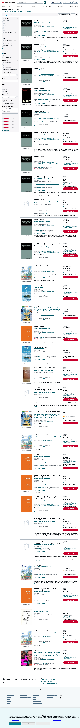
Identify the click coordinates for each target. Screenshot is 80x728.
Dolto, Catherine (38, 652)
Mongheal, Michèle (38, 655)
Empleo (35, 699)
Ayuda (76, 2)
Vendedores (60, 6)
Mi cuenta (8, 699)
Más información (5, 48)
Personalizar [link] (43, 723)
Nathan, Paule (46, 655)
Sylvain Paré (39, 396)
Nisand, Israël (53, 655)
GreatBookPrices (40, 274)
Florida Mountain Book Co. (43, 99)
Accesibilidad (36, 707)
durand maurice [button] (9, 11)
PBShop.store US (40, 295)
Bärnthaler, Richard (55, 307)
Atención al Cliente (50, 697)
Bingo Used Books (41, 121)
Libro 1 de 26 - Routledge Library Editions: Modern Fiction (47, 27)
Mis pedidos (9, 701)
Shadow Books (40, 167)
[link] (76, 15)
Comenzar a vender (74, 6)
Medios (35, 697)
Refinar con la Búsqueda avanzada (23, 11)
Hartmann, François (55, 652)
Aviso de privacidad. (57, 720)
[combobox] (30, 2)
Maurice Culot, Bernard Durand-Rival (42, 566)
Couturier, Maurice (38, 90)
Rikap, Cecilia (49, 310)
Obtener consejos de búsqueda (47, 679)
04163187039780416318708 (47, 26)
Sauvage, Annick (57, 654)
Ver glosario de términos (46, 681)
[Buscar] (45, 2)
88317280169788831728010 (47, 271)
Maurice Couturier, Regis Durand (41, 134)
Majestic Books (40, 600)
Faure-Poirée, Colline (48, 654)
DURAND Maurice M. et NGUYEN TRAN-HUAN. (45, 370)
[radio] (3, 55)
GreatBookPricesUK (41, 639)
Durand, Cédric (56, 310)
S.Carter (39, 256)
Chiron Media (40, 509)
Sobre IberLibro (36, 695)
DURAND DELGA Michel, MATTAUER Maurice (44, 392)
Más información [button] (5, 130)
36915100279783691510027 (47, 315)
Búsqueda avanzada (6, 6)
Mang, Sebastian (38, 309)
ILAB (47, 213)
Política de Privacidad (37, 701)
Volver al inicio (40, 689)
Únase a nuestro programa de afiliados (25, 698)
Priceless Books (40, 78)
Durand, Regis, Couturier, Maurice (42, 22)
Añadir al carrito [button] (70, 32)
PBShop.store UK (40, 356)
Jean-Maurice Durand (39, 287)
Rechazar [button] (29, 723)
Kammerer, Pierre (38, 654)
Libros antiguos (32, 6)
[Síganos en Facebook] (61, 695)
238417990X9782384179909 (47, 291)
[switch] (3, 102)
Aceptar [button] (15, 723)
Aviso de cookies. (15, 720)
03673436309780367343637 (47, 332)
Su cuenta (65, 2)
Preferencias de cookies (49, 718)
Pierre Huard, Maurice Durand (41, 611)
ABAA (44, 213)
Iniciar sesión (59, 2)
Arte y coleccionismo (47, 6)
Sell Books (39, 230)
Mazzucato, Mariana (47, 309)
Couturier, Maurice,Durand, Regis (42, 221)
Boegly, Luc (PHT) (56, 267)
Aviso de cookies (36, 705)
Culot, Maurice (37, 267)
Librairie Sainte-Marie (41, 375)
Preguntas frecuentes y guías (52, 695)
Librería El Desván (41, 618)
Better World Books (41, 31)
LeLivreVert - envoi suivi (42, 663)
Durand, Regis (46, 90)
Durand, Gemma (46, 652)
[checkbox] (3, 20)
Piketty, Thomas (38, 307)
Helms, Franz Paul (41, 310)
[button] (4, 14)
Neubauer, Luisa (46, 307)
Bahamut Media (40, 187)
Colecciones (19, 6)
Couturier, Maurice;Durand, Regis (42, 69)
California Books (40, 487)
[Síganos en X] (61, 698)
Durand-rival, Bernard (46, 267)
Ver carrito (8, 703)
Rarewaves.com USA (41, 425)
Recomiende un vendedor (24, 700)
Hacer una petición (7, 684)
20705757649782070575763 (47, 659)
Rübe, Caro (55, 309)
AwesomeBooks (40, 143)
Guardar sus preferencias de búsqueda (49, 683)
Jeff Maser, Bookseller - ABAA (43, 207)
